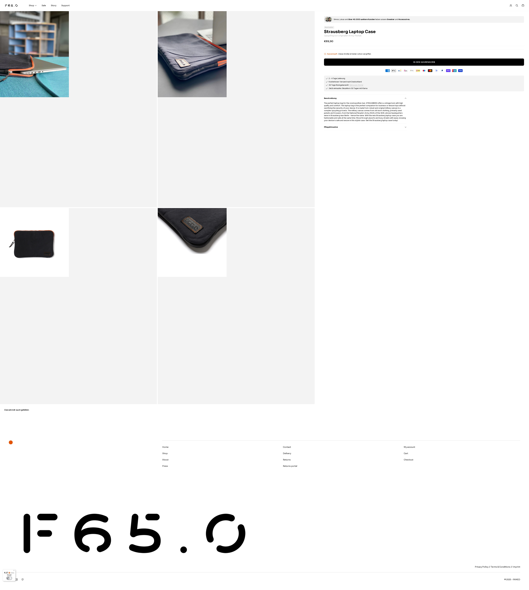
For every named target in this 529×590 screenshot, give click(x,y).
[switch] (9, 578)
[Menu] (14, 571)
